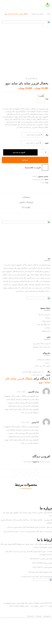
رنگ (47, 135)
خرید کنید (25, 160)
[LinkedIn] (22, 472)
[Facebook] (35, 472)
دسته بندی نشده (37, 14)
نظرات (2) (26, 207)
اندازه (46, 143)
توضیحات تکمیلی (26, 202)
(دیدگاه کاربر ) (31, 78)
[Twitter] (29, 472)
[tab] (26, 198)
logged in (35, 462)
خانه (48, 14)
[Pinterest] (16, 472)
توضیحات (26, 197)
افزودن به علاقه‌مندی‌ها (33, 168)
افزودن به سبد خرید (19, 152)
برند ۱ (43, 182)
